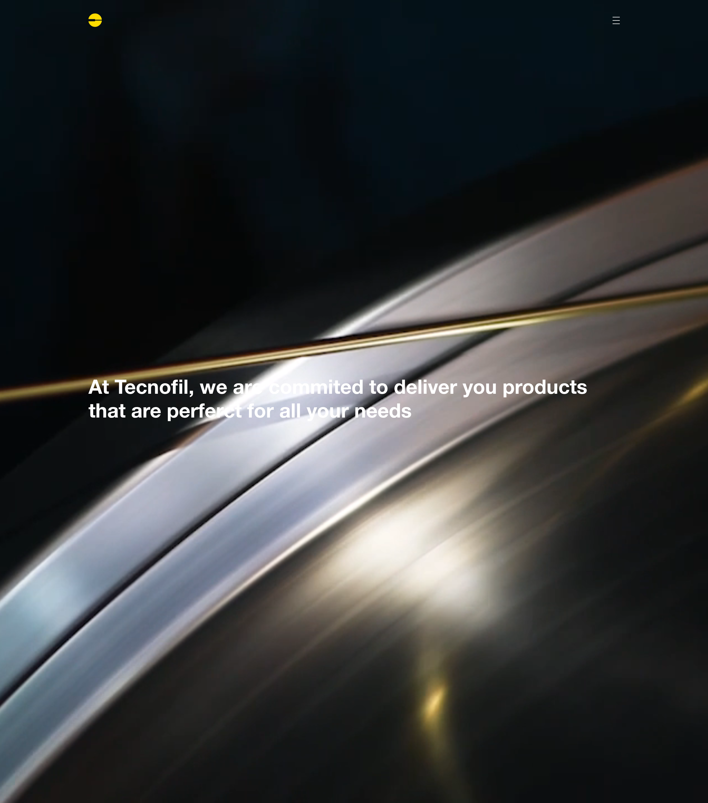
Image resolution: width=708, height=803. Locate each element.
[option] (354, 401)
